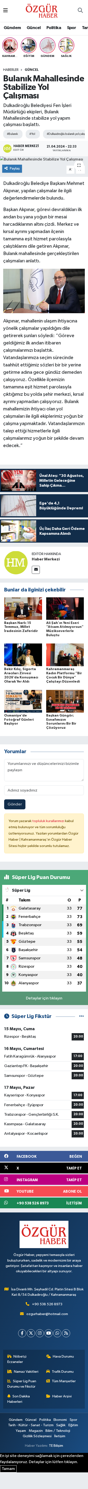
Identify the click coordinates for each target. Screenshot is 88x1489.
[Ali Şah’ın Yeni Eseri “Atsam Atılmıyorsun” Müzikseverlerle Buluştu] (65, 608)
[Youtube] (48, 1333)
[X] (31, 1333)
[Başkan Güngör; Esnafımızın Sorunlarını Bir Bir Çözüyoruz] (65, 701)
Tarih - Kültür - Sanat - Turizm (31, 1425)
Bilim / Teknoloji (57, 1431)
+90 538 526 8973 (47, 1304)
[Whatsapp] (57, 1333)
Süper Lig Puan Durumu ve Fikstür (21, 1383)
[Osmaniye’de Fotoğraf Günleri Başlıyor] (23, 701)
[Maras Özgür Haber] (41, 11)
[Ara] (80, 11)
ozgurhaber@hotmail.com (47, 1314)
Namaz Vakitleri (26, 1371)
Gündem (12, 28)
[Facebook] (22, 1333)
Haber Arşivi (62, 1396)
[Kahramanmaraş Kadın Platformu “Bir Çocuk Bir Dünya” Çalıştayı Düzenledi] (65, 655)
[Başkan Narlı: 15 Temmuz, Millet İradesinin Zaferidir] (23, 608)
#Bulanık (12, 134)
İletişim (59, 1436)
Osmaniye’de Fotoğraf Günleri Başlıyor (19, 720)
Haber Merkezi (46, 559)
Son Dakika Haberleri (18, 1398)
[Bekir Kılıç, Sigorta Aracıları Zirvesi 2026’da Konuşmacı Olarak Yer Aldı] (23, 655)
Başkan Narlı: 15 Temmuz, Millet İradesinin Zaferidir (21, 627)
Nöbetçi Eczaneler (17, 1359)
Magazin (36, 1431)
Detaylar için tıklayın (44, 998)
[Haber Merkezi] (16, 562)
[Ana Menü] (5, 11)
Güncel (34, 28)
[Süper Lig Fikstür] (81, 1016)
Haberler (11, 70)
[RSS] (66, 1333)
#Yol (32, 134)
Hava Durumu (63, 1356)
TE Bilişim (56, 1445)
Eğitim (73, 1425)
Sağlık (61, 1425)
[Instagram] (40, 1333)
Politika (53, 28)
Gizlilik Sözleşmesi (37, 1436)
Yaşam (21, 1431)
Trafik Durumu (63, 1371)
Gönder (15, 804)
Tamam (8, 1469)
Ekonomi (60, 1420)
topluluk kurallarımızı (48, 821)
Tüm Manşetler (64, 1381)
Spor (71, 28)
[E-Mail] (36, 570)
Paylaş (15, 168)
